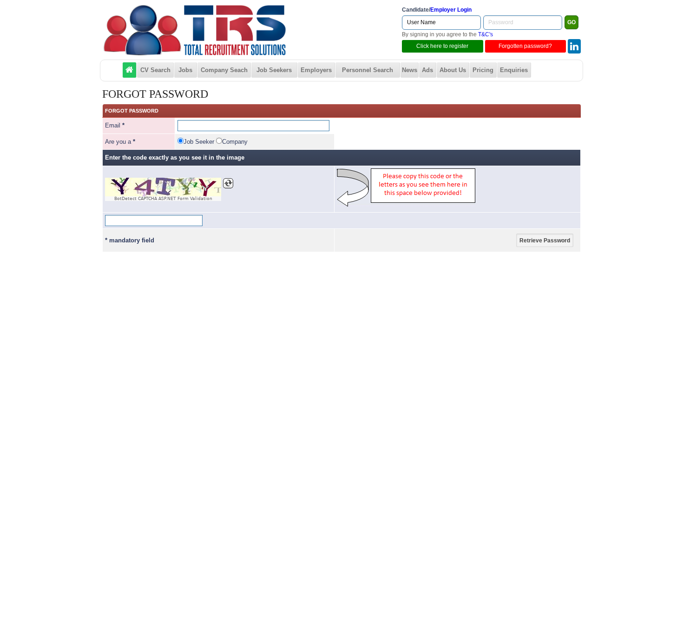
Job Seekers (274, 70)
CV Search (155, 70)
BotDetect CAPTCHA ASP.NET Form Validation (163, 198)
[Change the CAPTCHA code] (228, 183)
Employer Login (451, 10)
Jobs (185, 70)
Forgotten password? (525, 46)
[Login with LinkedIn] (574, 46)
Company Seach (224, 70)
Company (235, 141)
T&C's (485, 34)
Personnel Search (367, 70)
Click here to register (442, 46)
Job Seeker (199, 141)
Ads (427, 70)
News (409, 70)
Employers (316, 70)
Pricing (483, 70)
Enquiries (514, 70)
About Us (453, 70)
